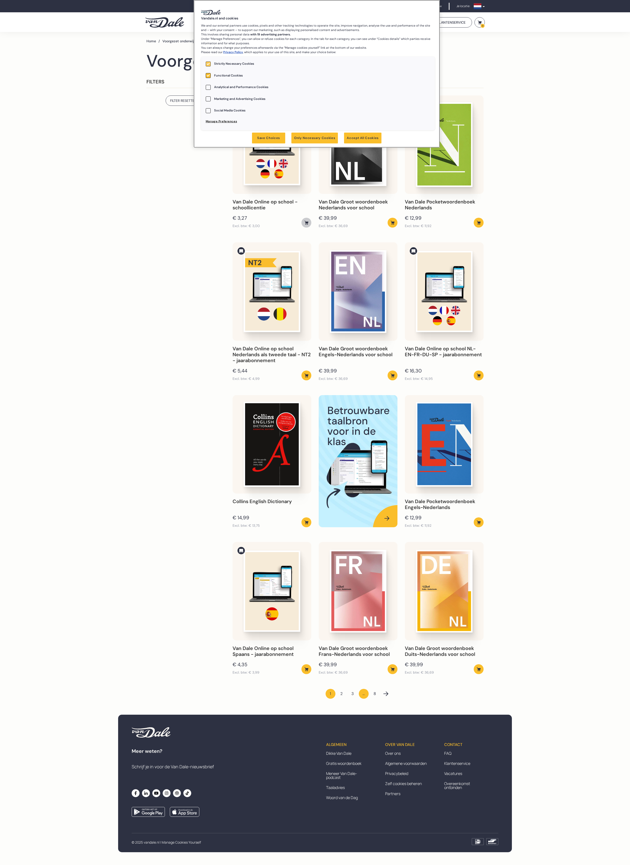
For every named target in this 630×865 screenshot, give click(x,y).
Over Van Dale (400, 744)
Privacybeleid (396, 773)
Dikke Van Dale (338, 753)
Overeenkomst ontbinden (457, 785)
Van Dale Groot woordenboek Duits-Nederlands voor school (440, 651)
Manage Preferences (221, 121)
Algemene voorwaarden (406, 763)
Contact (453, 744)
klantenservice (451, 22)
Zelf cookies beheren (403, 783)
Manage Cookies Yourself (181, 842)
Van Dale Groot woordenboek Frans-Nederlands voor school (354, 651)
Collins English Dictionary (262, 501)
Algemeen (336, 744)
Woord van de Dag (342, 797)
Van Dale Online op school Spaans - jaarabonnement (263, 651)
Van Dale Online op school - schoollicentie (265, 205)
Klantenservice (457, 763)
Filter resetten (183, 100)
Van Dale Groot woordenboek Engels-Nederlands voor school (356, 351)
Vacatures (453, 773)
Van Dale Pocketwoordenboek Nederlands (440, 205)
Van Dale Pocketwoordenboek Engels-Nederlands (440, 504)
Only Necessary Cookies (314, 138)
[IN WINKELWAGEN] (306, 223)
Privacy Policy (233, 52)
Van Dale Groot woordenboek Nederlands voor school (353, 205)
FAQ (447, 753)
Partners (392, 793)
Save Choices (268, 138)
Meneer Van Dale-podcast (341, 775)
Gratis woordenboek (344, 763)
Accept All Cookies (363, 138)
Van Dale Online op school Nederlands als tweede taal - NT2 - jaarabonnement (272, 354)
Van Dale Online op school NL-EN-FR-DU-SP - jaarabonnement (443, 351)
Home (153, 41)
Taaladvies (335, 787)
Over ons (393, 753)
